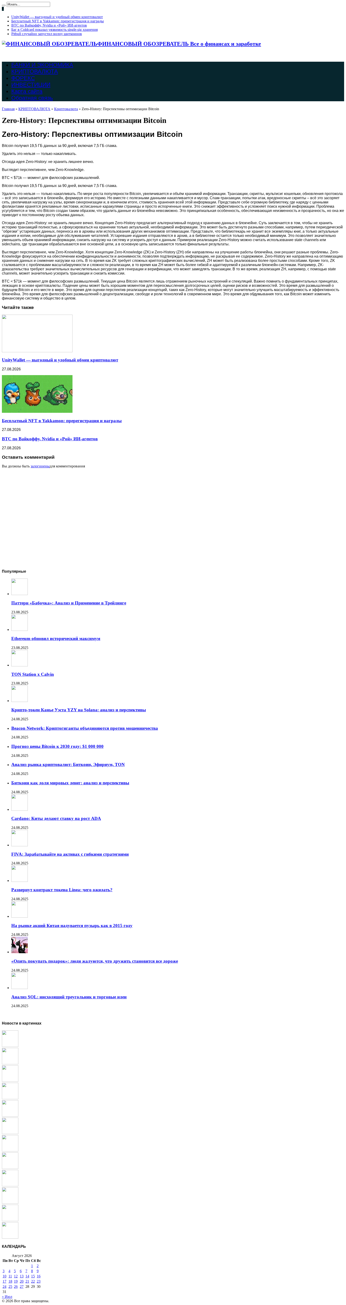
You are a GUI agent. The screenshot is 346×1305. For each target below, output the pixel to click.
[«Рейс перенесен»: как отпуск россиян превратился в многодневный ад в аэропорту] (10, 1185)
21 (27, 1281)
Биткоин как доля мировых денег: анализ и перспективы (70, 782)
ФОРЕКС (23, 78)
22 (33, 1281)
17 (4, 1281)
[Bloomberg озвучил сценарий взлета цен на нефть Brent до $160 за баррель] (10, 1220)
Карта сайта (26, 91)
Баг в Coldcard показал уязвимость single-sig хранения (54, 30)
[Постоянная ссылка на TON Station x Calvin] (19, 665)
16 (38, 1276)
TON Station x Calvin (32, 674)
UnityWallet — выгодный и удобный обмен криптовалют (57, 17)
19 (16, 1281)
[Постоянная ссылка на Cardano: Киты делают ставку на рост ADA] (19, 809)
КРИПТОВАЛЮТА (34, 71)
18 (10, 1281)
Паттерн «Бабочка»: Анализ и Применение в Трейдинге (68, 602)
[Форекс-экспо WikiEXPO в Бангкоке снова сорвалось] (10, 1150)
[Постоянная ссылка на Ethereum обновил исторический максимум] (19, 630)
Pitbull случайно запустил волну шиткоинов (46, 34)
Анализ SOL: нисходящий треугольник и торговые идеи (69, 996)
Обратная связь (32, 98)
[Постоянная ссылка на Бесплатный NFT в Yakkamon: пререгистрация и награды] (37, 411)
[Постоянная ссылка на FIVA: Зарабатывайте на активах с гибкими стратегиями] (19, 845)
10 (4, 1276)
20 (22, 1281)
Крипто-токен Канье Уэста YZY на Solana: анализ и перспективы (78, 709)
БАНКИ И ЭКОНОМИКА (42, 65)
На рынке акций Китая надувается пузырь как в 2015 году (72, 925)
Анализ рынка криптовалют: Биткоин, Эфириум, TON (68, 764)
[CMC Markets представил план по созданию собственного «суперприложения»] (10, 1202)
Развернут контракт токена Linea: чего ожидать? (62, 889)
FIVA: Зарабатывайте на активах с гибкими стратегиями (70, 854)
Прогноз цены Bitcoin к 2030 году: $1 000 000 (57, 746)
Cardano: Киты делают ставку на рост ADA (56, 818)
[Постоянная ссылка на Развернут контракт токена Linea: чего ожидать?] (19, 881)
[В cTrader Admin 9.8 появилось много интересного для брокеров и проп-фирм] (10, 1133)
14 (27, 1276)
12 (16, 1276)
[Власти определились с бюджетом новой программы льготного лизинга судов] (10, 1098)
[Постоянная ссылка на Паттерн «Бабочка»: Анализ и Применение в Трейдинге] (19, 594)
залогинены (40, 466)
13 (22, 1276)
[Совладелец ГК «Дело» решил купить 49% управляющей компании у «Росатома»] (10, 1168)
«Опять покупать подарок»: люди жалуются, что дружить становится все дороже (94, 961)
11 (10, 1276)
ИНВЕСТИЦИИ (30, 84)
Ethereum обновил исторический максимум (55, 638)
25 (10, 1287)
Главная (8, 109)
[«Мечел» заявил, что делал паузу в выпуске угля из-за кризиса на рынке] (10, 1115)
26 (16, 1287)
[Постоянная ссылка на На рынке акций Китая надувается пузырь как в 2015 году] (19, 916)
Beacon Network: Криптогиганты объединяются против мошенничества (84, 728)
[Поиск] (4, 5)
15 (33, 1276)
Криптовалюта (66, 109)
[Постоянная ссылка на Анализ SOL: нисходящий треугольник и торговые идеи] (19, 988)
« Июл (7, 1297)
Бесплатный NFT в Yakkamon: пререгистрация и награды (57, 21)
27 (22, 1287)
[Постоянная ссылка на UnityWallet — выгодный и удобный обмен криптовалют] (37, 351)
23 (38, 1281)
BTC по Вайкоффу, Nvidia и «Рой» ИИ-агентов (49, 25)
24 (4, 1287)
